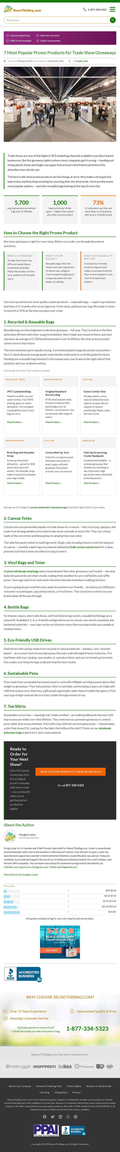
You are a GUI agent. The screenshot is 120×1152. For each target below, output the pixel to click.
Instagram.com (40, 866)
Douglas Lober (81, 61)
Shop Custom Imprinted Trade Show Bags (70, 771)
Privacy (76, 1092)
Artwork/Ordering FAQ (49, 1086)
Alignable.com (69, 866)
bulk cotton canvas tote (85, 547)
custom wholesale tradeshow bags (48, 507)
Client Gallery (74, 1086)
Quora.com (25, 866)
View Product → (15, 422)
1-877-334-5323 (97, 9)
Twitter (53, 866)
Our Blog (44, 1092)
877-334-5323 (75, 785)
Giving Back (61, 1092)
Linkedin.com (11, 866)
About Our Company (20, 1086)
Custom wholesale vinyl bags (21, 571)
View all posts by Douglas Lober (21, 874)
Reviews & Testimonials (98, 1086)
